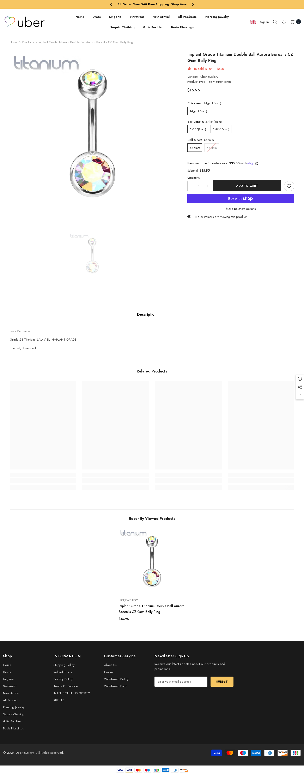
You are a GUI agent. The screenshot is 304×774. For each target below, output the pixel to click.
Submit (222, 681)
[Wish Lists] (284, 21)
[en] (253, 21)
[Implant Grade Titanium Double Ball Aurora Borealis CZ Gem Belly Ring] (152, 561)
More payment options (241, 208)
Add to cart (247, 185)
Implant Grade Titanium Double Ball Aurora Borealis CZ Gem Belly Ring (151, 609)
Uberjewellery (209, 76)
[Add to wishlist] (289, 186)
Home (14, 42)
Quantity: (193, 177)
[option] (152, 4)
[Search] (275, 22)
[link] (43, 480)
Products (28, 42)
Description (147, 314)
